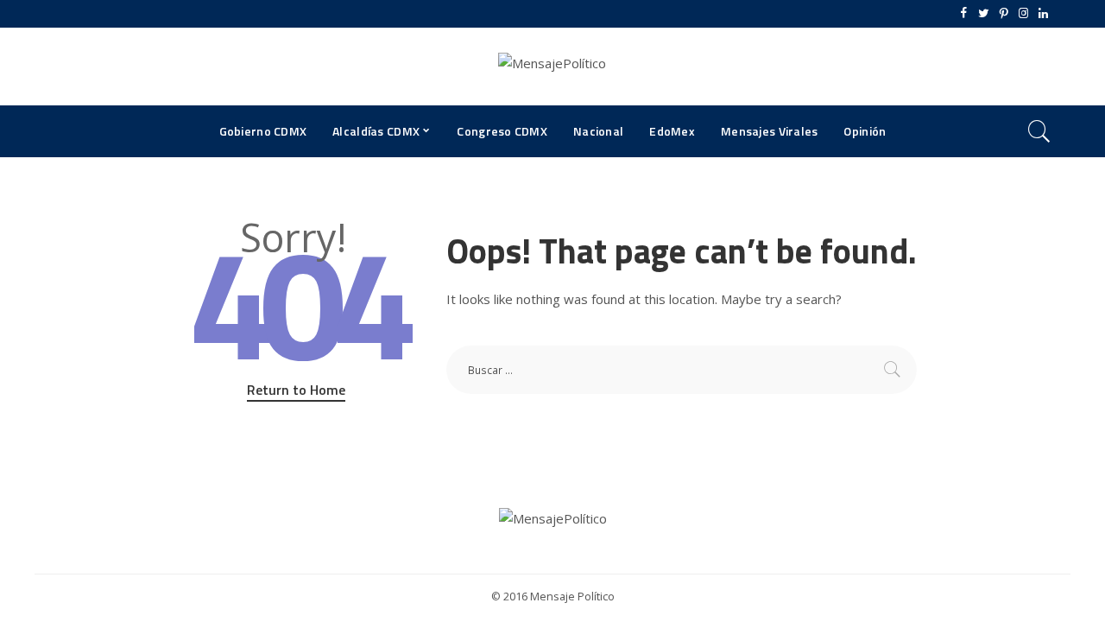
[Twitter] (984, 14)
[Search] (1039, 131)
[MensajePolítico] (552, 66)
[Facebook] (964, 14)
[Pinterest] (1003, 14)
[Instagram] (1023, 14)
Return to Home (296, 389)
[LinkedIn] (1043, 14)
